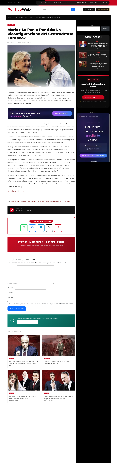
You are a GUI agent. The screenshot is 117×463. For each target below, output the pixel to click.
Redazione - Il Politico (15, 191)
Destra (13, 201)
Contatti (104, 2)
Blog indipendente (14, 2)
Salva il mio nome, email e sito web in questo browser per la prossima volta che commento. (40, 304)
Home (40, 2)
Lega (39, 201)
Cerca (93, 25)
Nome (10, 288)
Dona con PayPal (94, 97)
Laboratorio (103, 9)
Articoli (48, 2)
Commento (12, 284)
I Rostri (89, 9)
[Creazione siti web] (93, 137)
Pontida (63, 201)
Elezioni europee (23, 201)
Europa (11, 24)
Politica (56, 201)
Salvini (69, 201)
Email (10, 292)
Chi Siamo (94, 2)
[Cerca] (73, 9)
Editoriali (58, 2)
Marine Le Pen (47, 201)
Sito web (10, 297)
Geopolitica (69, 2)
